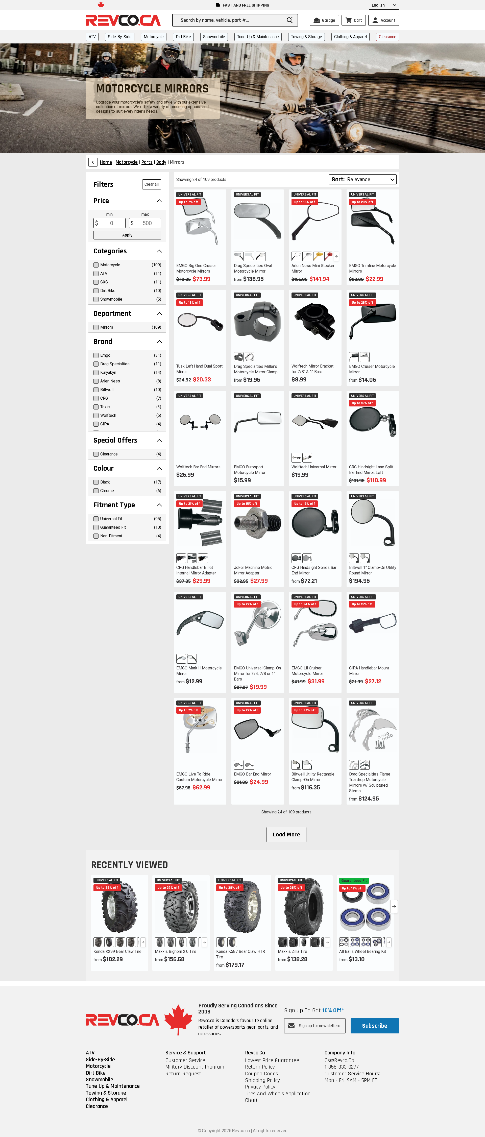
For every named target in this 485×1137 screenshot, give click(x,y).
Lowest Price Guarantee (272, 1060)
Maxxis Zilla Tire (292, 951)
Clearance (387, 36)
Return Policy (260, 1067)
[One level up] (93, 162)
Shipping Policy (262, 1080)
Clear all (151, 184)
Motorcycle (154, 36)
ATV (92, 36)
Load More (286, 834)
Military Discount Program (194, 1067)
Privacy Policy (260, 1087)
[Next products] (394, 906)
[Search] (290, 20)
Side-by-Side (120, 36)
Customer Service (185, 1060)
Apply (127, 235)
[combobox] (231, 20)
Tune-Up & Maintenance (258, 36)
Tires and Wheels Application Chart (278, 1097)
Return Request (183, 1074)
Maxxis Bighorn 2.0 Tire (175, 951)
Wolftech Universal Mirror (314, 467)
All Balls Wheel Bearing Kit (362, 951)
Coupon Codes (261, 1074)
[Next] (336, 256)
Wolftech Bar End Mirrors (198, 467)
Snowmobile (214, 36)
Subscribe (374, 1026)
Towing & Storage (306, 36)
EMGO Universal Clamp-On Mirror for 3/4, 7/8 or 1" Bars (257, 674)
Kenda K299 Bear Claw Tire (117, 951)
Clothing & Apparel (350, 36)
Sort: (338, 179)
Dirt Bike (183, 36)
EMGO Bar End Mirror (252, 774)
